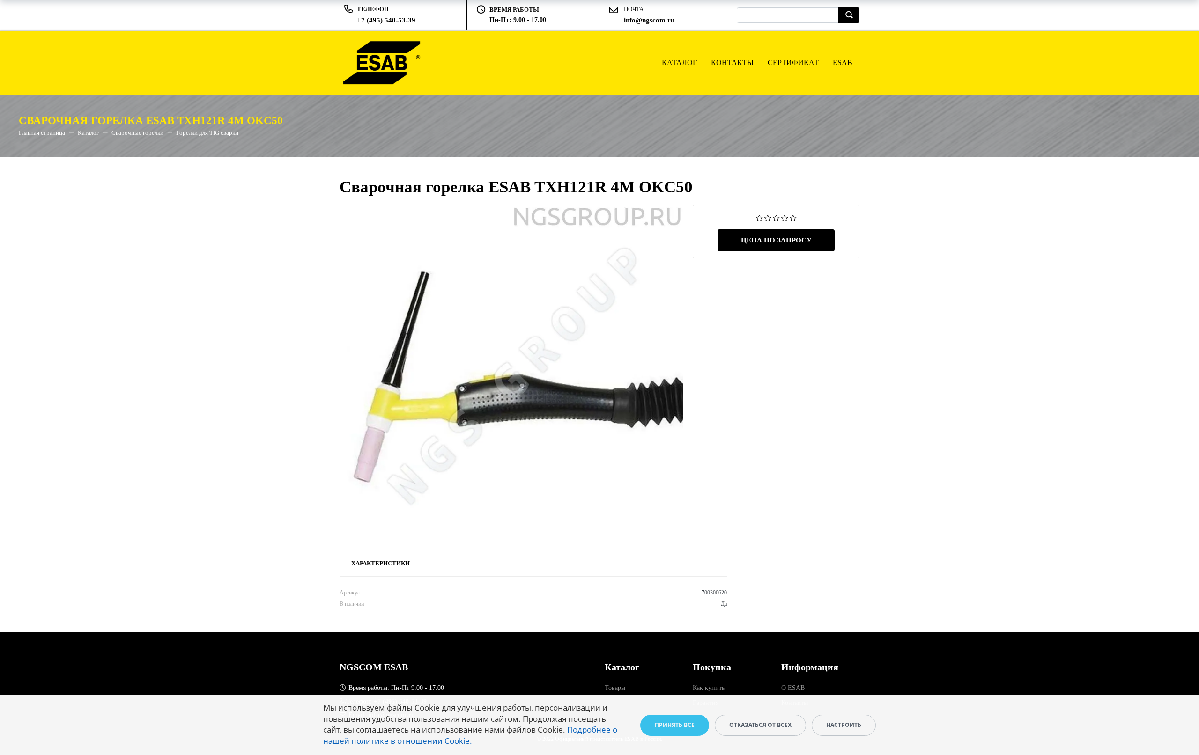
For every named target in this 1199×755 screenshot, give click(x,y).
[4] (784, 217)
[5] (793, 217)
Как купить (709, 687)
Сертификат (793, 62)
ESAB (842, 62)
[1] (759, 217)
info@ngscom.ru (649, 20)
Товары (615, 687)
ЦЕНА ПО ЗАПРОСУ (776, 240)
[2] (767, 217)
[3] (776, 217)
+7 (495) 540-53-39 (386, 20)
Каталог (679, 62)
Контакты (732, 62)
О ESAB (793, 687)
